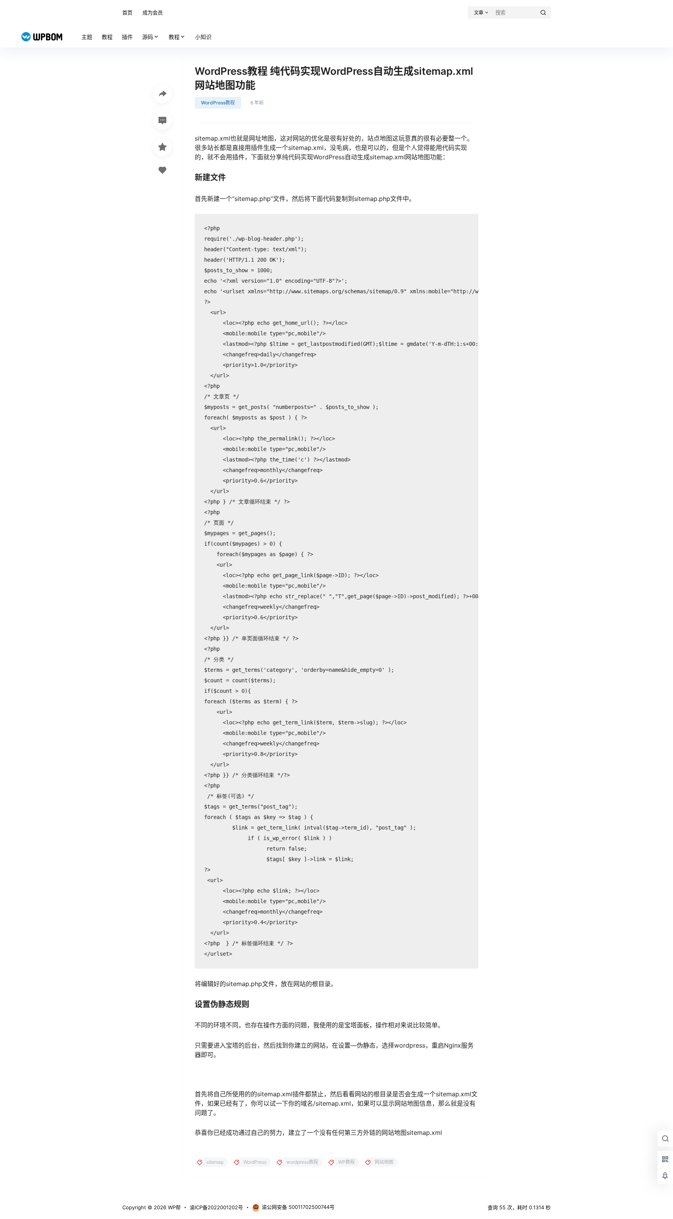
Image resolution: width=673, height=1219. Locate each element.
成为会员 (153, 12)
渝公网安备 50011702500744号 (298, 1207)
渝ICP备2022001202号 (216, 1207)
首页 (127, 12)
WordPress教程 (218, 103)
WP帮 (173, 1207)
